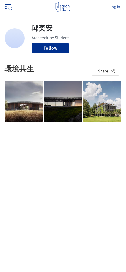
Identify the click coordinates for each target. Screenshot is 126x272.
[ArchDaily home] (62, 7)
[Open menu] (8, 7)
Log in (115, 7)
